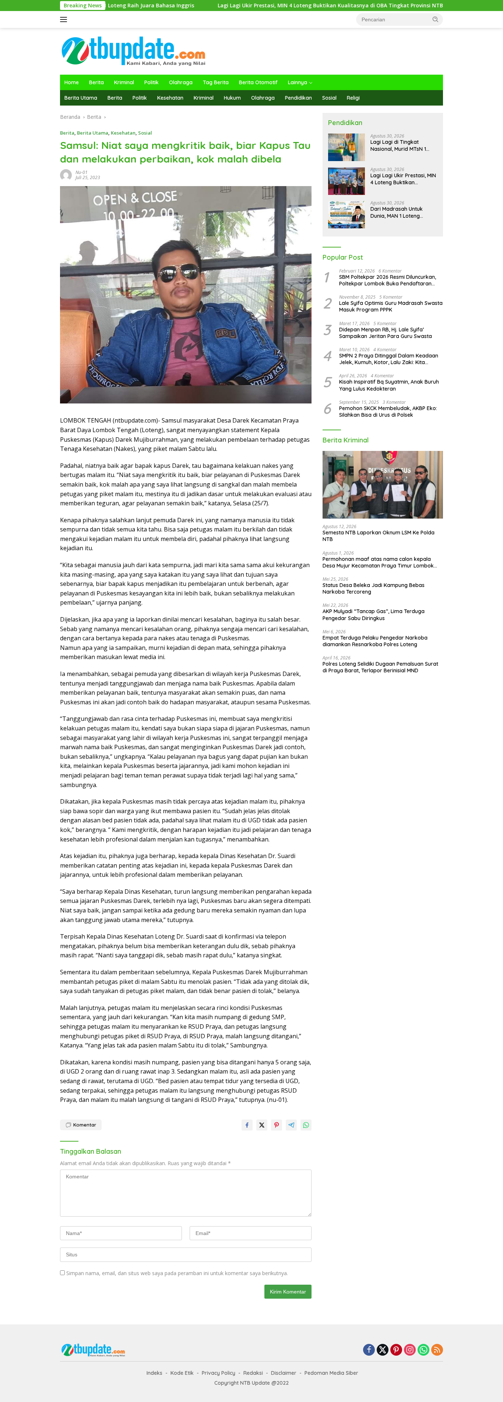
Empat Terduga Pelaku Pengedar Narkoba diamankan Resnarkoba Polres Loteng (375, 641)
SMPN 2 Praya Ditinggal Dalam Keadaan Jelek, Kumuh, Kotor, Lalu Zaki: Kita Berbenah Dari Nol (388, 359)
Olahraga (181, 82)
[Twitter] (382, 1350)
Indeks (154, 1373)
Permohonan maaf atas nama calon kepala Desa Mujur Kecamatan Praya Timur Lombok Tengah (378, 562)
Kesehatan (170, 98)
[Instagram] (410, 1350)
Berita (96, 82)
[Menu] (65, 19)
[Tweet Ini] (261, 1125)
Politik (151, 82)
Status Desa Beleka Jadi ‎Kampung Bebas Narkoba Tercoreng (374, 588)
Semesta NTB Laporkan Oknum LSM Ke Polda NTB (379, 536)
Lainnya (297, 82)
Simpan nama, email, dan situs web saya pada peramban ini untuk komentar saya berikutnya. (177, 1273)
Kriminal (124, 82)
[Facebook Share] (247, 1125)
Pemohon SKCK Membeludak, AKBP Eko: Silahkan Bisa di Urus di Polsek (388, 411)
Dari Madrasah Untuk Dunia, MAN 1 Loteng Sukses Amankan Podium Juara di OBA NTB (401, 212)
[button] (435, 19)
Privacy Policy (218, 1373)
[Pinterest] (396, 1350)
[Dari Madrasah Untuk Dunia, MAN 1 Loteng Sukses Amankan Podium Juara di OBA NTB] (346, 214)
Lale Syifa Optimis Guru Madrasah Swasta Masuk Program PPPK (391, 306)
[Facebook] (369, 1350)
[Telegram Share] (291, 1125)
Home (71, 82)
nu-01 (81, 172)
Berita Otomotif (258, 82)
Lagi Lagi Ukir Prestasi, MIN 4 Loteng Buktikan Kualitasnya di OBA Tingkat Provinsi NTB (278, 5)
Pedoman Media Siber (331, 1373)
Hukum (232, 98)
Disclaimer (283, 1373)
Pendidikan (298, 98)
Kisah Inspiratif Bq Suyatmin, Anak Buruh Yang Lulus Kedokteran (389, 385)
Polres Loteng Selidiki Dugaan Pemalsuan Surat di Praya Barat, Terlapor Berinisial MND (380, 667)
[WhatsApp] (423, 1350)
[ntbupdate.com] (133, 50)
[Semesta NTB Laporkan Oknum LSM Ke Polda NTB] (383, 485)
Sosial (329, 98)
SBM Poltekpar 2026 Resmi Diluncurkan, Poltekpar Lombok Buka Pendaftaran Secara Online (387, 280)
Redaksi (253, 1373)
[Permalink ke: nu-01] (66, 174)
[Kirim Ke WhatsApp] (306, 1125)
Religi (353, 98)
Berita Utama (80, 98)
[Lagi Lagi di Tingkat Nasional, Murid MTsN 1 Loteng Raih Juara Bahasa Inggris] (346, 147)
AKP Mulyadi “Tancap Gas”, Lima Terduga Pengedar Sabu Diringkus (374, 615)
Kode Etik (182, 1373)
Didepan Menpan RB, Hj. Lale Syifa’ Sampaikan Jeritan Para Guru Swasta (385, 332)
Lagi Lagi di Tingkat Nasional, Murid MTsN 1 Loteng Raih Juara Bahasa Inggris (403, 145)
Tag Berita (216, 82)
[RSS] (437, 1350)
